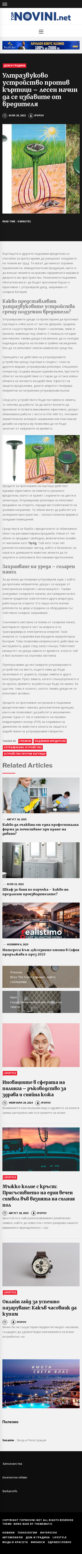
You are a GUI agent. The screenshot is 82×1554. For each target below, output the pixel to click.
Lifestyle (10, 1073)
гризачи (25, 741)
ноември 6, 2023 (17, 944)
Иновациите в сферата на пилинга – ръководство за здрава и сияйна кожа (34, 1088)
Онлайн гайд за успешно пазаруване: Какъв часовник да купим (39, 1308)
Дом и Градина (14, 65)
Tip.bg (32, 543)
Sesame (8, 1440)
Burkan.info (9, 1491)
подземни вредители (50, 741)
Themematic (43, 1524)
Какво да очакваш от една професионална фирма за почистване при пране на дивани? (40, 829)
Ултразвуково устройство (23, 747)
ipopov (39, 115)
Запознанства (12, 1464)
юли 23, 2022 (15, 884)
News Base (22, 1524)
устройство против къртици (24, 753)
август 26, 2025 (17, 819)
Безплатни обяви (14, 1477)
